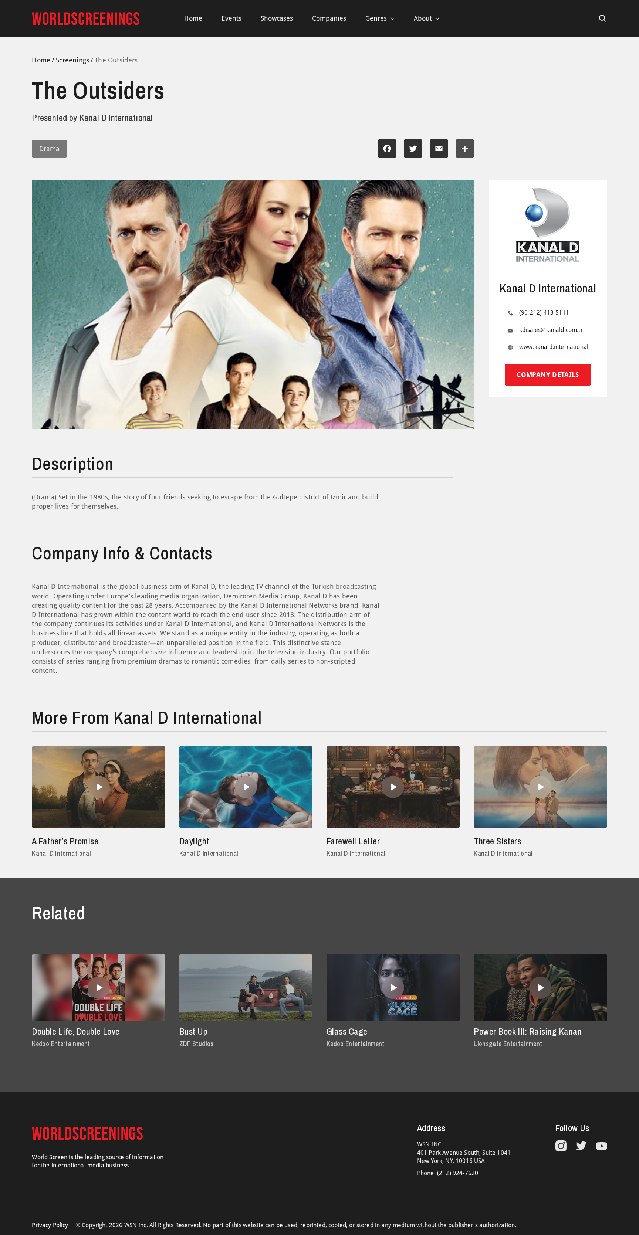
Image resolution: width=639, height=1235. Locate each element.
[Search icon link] (602, 18)
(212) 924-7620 (457, 1173)
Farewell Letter (353, 841)
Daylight (194, 841)
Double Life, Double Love (76, 1031)
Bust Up (193, 1031)
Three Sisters (497, 841)
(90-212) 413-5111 (544, 312)
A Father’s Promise (65, 841)
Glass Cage (347, 1031)
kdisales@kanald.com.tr (551, 329)
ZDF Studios (196, 1043)
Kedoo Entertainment (61, 1043)
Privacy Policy (50, 1225)
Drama (49, 149)
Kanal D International (61, 853)
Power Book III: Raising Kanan (528, 1031)
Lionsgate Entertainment (508, 1043)
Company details (548, 375)
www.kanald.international (553, 346)
